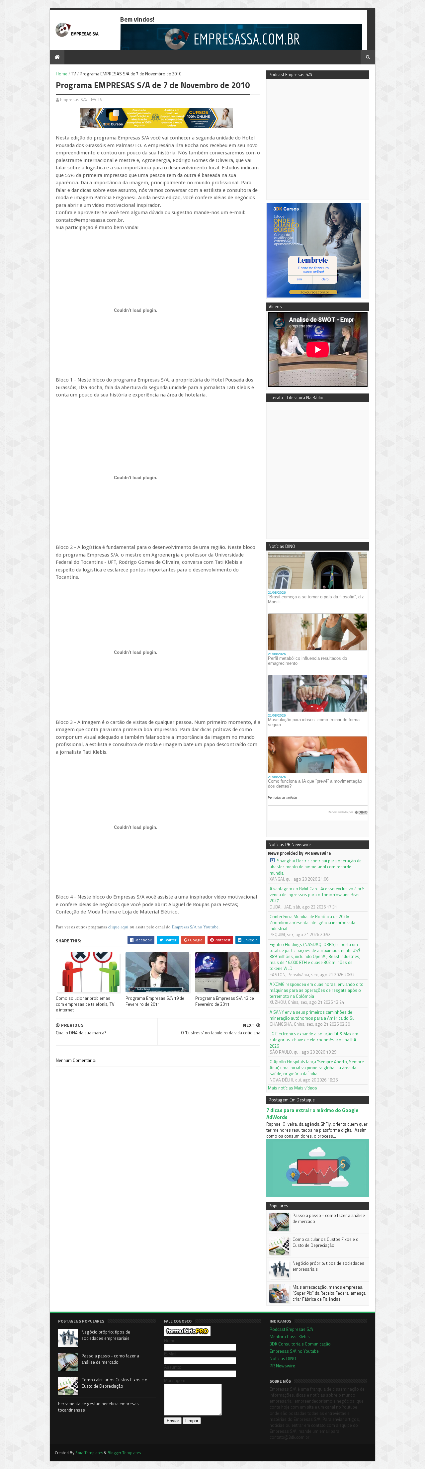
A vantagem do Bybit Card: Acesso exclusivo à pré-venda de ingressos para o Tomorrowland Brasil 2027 (318, 895)
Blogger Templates (124, 1452)
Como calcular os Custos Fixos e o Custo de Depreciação (326, 1242)
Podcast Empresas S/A (291, 1329)
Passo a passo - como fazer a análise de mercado (329, 1218)
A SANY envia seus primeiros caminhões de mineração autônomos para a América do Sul (313, 1015)
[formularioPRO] (187, 1334)
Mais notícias (280, 1087)
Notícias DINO (283, 1358)
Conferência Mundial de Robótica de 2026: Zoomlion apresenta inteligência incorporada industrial (312, 922)
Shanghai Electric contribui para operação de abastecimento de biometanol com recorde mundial (316, 867)
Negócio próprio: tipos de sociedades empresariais (328, 1266)
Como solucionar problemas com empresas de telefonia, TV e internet (85, 1004)
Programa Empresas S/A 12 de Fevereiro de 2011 (224, 1001)
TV (73, 73)
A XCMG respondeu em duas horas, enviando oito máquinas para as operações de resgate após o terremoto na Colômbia (317, 990)
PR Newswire (282, 1365)
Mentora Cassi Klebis (290, 1336)
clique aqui (118, 927)
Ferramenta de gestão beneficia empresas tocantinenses (98, 1407)
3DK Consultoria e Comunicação (300, 1343)
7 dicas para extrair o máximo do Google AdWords (312, 1113)
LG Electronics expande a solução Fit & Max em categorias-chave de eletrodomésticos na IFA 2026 (314, 1040)
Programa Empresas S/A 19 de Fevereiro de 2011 (155, 1001)
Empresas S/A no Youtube (195, 927)
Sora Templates (89, 1452)
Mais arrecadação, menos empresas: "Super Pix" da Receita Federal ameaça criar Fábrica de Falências (329, 1293)
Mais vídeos (305, 1087)
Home (61, 73)
